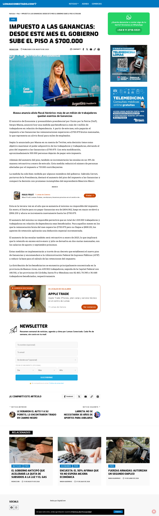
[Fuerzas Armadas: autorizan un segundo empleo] (128, 450)
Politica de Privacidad (81, 512)
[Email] (91, 49)
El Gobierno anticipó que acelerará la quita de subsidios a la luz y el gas (29, 474)
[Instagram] (16, 507)
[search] (154, 3)
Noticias (17, 466)
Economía (66, 466)
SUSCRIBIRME (46, 377)
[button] (95, 49)
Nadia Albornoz (66, 481)
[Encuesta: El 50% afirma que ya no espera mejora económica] (79, 450)
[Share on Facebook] (83, 49)
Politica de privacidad (56, 383)
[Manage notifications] (154, 512)
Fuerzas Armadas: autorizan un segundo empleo (127, 472)
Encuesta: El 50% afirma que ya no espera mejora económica (79, 474)
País (13, 19)
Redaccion (13, 49)
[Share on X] (87, 49)
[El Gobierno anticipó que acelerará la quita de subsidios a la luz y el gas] (31, 450)
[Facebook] (11, 507)
